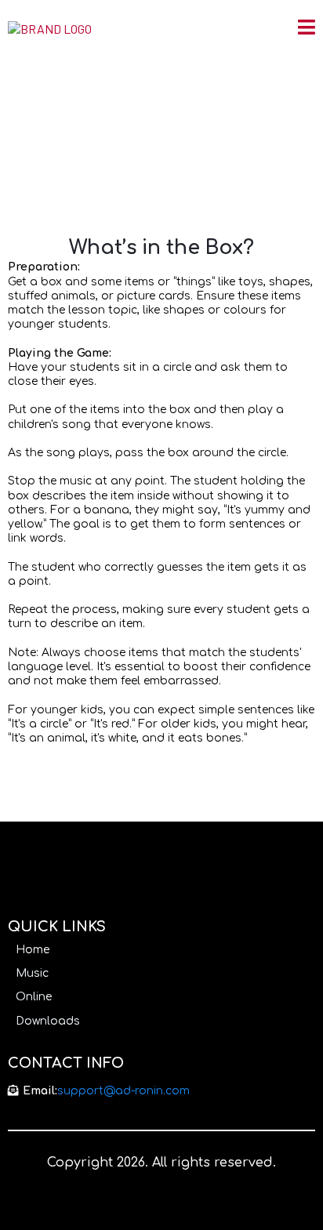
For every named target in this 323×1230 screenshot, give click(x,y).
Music (32, 973)
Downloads (48, 1021)
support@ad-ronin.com (123, 1091)
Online (34, 997)
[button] (306, 29)
